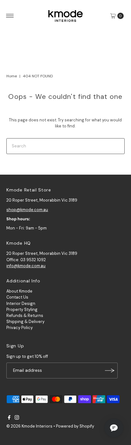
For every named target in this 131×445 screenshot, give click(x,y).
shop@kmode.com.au (27, 209)
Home (11, 76)
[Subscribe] (110, 370)
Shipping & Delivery (25, 321)
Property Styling (22, 309)
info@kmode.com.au (25, 265)
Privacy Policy (19, 327)
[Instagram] (17, 418)
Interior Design (20, 303)
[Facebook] (9, 418)
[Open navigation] (10, 16)
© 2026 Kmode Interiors (29, 426)
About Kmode (19, 291)
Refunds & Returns (24, 315)
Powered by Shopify (75, 426)
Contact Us (17, 297)
